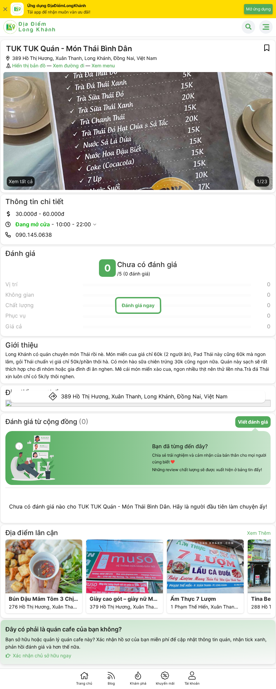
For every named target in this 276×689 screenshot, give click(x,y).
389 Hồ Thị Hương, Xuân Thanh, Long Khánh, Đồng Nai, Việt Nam (144, 396)
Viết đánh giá (253, 422)
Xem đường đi (68, 65)
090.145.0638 (33, 234)
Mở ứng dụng (258, 8)
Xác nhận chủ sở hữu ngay (41, 655)
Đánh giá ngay (138, 305)
